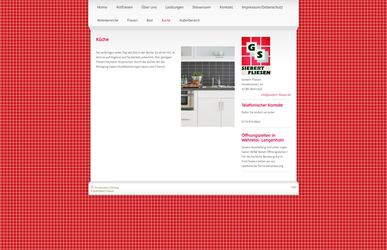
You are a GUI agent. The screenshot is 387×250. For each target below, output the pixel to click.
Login (294, 187)
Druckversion (102, 187)
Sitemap (114, 187)
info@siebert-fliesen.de (276, 94)
